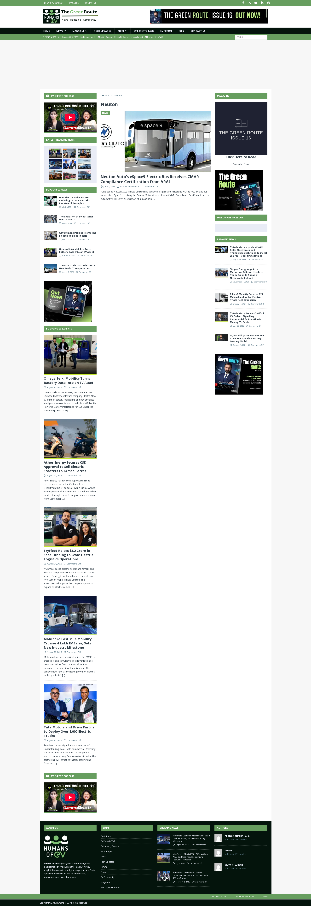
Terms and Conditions (243, 896)
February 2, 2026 (182, 882)
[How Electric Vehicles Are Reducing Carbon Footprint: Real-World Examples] (50, 201)
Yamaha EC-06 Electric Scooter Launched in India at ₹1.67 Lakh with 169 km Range (190, 875)
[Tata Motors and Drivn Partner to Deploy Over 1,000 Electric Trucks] (69, 164)
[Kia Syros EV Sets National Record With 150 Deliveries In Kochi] (84, 175)
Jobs (181, 30)
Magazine (78, 30)
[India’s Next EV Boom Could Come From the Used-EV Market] (55, 175)
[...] (68, 410)
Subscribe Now (241, 164)
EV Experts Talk (144, 30)
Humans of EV (62, 902)
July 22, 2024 (67, 239)
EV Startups (106, 851)
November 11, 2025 (241, 282)
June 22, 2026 (238, 326)
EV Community (108, 877)
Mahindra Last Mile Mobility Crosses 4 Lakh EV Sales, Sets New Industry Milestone (68, 643)
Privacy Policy (219, 896)
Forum (104, 866)
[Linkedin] (262, 3)
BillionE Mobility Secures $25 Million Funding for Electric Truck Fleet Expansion (246, 297)
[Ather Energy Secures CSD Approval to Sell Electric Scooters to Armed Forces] (69, 153)
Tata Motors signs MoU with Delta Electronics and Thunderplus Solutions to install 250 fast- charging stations (248, 252)
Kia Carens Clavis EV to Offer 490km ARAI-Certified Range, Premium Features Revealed (190, 857)
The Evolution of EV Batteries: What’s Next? (76, 218)
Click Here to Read (241, 157)
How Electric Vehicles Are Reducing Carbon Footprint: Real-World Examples (75, 200)
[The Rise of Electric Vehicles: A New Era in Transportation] (50, 268)
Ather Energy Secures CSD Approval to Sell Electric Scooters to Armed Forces (65, 466)
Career (104, 871)
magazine (74, 3)
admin (228, 850)
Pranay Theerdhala (129, 186)
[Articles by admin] (218, 854)
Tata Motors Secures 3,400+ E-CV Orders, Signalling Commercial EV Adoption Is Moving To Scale (247, 318)
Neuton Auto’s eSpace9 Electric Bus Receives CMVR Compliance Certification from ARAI (150, 179)
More (121, 30)
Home (46, 30)
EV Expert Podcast (63, 95)
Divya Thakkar (234, 864)
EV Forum (166, 30)
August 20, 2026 (54, 652)
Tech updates (102, 30)
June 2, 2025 (109, 186)
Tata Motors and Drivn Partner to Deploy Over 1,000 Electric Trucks (70, 731)
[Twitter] (250, 3)
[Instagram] (268, 3)
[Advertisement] (155, 64)
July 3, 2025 (180, 863)
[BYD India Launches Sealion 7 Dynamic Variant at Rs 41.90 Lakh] (84, 164)
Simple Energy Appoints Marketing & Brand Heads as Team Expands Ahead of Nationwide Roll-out (247, 274)
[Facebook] (243, 3)
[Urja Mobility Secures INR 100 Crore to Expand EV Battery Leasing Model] (221, 337)
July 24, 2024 (67, 207)
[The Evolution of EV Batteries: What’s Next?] (50, 219)
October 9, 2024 (239, 345)
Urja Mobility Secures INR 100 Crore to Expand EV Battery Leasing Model (247, 338)
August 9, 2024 (68, 272)
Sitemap (264, 896)
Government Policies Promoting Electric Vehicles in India (77, 234)
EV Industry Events (110, 846)
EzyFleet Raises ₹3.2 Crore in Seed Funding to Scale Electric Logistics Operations (68, 554)
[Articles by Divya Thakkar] (218, 869)
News (59, 30)
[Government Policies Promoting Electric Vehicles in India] (50, 235)
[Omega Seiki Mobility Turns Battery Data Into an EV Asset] (55, 153)
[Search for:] (251, 37)
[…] (154, 198)
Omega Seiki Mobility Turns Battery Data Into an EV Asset (76, 250)
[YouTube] (256, 3)
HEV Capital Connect (53, 3)
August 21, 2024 (239, 259)
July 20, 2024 (67, 223)
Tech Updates (107, 861)
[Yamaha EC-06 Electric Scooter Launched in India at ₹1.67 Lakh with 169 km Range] (163, 876)
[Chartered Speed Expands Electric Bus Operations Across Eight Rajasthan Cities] (69, 175)
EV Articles (106, 835)
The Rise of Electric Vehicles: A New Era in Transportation (77, 267)
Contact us (90, 3)
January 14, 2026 (239, 304)
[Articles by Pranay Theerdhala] (218, 840)
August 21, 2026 (68, 255)
